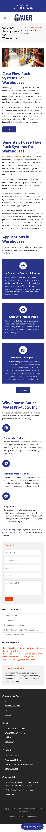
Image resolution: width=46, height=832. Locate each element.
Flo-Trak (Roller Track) (11, 651)
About (7, 701)
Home (22, 27)
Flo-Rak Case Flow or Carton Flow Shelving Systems (23, 648)
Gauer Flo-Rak (11, 620)
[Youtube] (28, 8)
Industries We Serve (34, 27)
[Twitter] (14, 8)
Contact (8, 714)
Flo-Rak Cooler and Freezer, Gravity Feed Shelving (22, 654)
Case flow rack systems (11, 157)
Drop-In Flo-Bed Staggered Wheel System (19, 660)
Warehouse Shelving (13, 760)
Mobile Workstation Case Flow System (17, 657)
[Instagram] (21, 8)
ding (9, 737)
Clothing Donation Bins (15, 625)
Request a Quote (32, 826)
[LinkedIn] (24, 8)
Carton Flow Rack (12, 755)
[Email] (31, 8)
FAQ (6, 710)
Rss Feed (22, 816)
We (6, 737)
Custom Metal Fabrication (15, 728)
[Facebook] (17, 8)
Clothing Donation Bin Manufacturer (19, 764)
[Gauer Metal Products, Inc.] (23, 17)
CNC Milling (9, 741)
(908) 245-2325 (12, 794)
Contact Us (9, 129)
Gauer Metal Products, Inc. (30, 808)
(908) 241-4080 (24, 5)
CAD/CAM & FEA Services (15, 733)
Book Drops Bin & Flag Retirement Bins (22, 630)
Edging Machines (13, 616)
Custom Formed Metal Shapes (18, 635)
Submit (9, 599)
